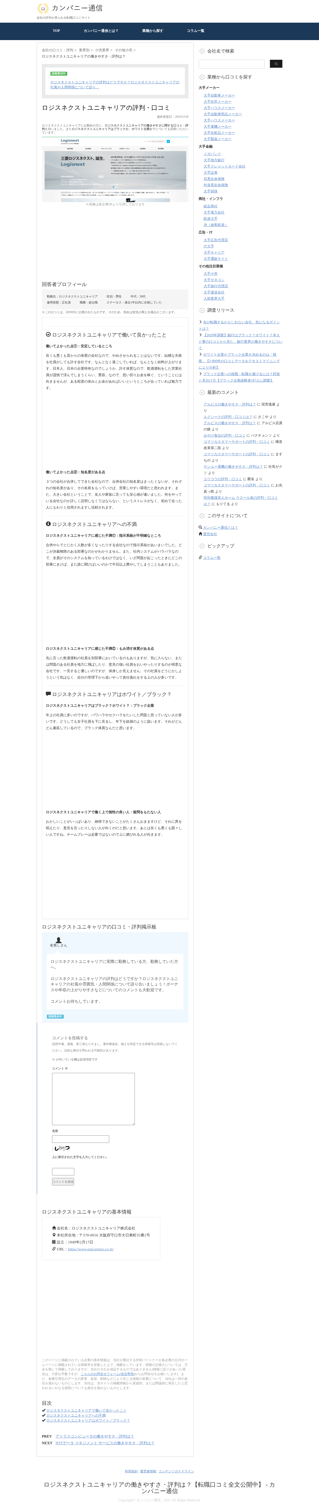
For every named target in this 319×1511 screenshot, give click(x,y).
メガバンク (212, 154)
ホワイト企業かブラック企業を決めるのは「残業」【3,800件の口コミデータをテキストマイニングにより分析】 (239, 361)
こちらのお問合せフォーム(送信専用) (108, 1374)
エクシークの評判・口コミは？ (228, 417)
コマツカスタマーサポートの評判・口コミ (237, 442)
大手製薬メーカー (218, 139)
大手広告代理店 (216, 240)
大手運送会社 (214, 292)
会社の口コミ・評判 (57, 50)
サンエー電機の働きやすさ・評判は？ (233, 466)
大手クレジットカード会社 (224, 166)
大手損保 (211, 191)
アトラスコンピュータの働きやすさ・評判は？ (95, 1436)
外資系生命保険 (216, 185)
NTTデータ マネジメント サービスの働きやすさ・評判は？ (105, 1443)
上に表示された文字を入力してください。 (80, 1157)
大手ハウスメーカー (219, 108)
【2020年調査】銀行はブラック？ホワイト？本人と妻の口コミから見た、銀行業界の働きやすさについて (240, 341)
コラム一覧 (195, 31)
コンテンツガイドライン (176, 1471)
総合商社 (211, 206)
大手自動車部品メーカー (223, 114)
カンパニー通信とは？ (101, 31)
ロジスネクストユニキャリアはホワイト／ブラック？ (88, 1420)
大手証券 (211, 172)
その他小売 (123, 50)
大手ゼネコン (214, 280)
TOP (56, 31)
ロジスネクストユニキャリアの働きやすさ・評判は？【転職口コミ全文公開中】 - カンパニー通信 (159, 1487)
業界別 (84, 50)
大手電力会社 (214, 212)
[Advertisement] (115, 242)
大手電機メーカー (218, 126)
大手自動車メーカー (219, 95)
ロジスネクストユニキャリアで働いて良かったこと (86, 1410)
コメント (60, 1068)
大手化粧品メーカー (219, 133)
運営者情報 (148, 1471)
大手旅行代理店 (216, 286)
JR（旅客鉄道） (216, 225)
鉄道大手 (211, 219)
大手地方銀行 (214, 160)
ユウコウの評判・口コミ (223, 479)
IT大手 (209, 246)
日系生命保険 (214, 179)
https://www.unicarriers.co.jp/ (91, 1249)
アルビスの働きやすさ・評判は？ (230, 404)
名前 (55, 1131)
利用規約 (131, 1471)
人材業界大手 (214, 298)
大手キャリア (214, 252)
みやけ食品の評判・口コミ (224, 435)
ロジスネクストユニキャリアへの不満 (76, 1415)
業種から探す (152, 31)
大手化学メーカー (218, 102)
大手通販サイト (216, 259)
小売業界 (102, 50)
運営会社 (210, 534)
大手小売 (211, 274)
